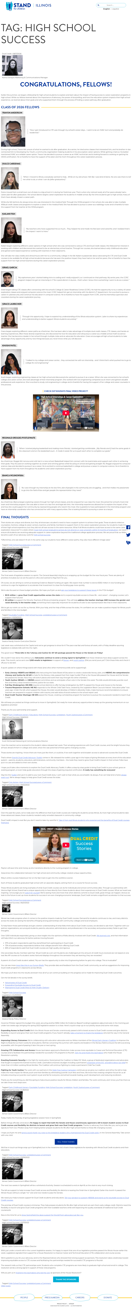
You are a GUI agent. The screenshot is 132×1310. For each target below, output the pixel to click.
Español (115, 9)
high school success (42, 535)
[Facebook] (128, 527)
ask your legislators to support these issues (79, 590)
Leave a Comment (33, 545)
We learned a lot (103, 936)
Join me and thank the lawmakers (89, 1053)
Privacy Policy (62, 1304)
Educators (33, 715)
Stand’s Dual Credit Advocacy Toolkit (27, 758)
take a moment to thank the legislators (86, 1033)
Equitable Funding (16, 615)
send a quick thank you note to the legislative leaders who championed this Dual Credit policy (60, 1133)
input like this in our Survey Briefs (30, 965)
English (106, 9)
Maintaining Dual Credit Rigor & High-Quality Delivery (27, 988)
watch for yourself (32, 893)
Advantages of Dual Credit (16, 983)
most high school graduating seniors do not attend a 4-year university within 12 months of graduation (76, 530)
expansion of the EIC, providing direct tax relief (106, 1063)
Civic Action (13, 782)
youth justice (78, 660)
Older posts (6, 1286)
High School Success (17, 545)
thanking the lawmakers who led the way (33, 1273)
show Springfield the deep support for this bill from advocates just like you (52, 1215)
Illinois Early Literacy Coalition (104, 1040)
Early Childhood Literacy (19, 715)
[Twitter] (128, 535)
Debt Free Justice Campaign (64, 1070)
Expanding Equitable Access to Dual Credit (23, 985)
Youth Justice (71, 715)
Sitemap (71, 1304)
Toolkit (14, 775)
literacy (66, 660)
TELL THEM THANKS (66, 1141)
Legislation (47, 615)
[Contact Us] (128, 542)
